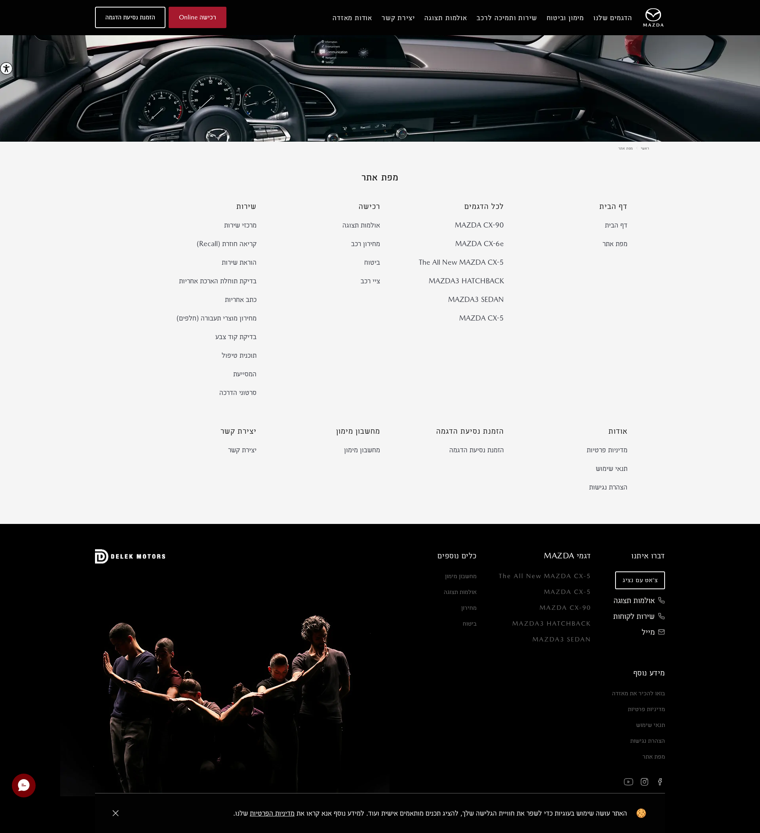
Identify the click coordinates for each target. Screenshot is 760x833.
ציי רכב (370, 281)
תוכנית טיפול (239, 355)
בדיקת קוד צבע (235, 336)
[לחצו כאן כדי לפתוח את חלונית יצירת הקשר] (24, 785)
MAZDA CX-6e (479, 243)
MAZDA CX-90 (479, 225)
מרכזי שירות (240, 225)
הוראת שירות (239, 262)
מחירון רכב (365, 243)
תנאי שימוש (611, 468)
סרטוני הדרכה (237, 392)
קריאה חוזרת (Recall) (226, 243)
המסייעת (244, 374)
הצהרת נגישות (608, 487)
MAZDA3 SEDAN (476, 299)
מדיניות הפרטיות (272, 813)
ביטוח (372, 262)
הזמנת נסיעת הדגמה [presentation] (130, 17)
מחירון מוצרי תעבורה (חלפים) (216, 318)
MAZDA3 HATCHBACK (466, 281)
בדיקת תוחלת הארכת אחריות (217, 281)
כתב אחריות (240, 299)
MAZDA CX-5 (481, 318)
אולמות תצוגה (361, 225)
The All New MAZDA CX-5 (461, 262)
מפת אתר (625, 148)
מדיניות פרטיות (607, 450)
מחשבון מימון (362, 450)
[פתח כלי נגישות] (6, 68)
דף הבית (616, 225)
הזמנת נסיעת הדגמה (476, 450)
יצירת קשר (242, 450)
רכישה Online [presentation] (197, 17)
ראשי (645, 148)
